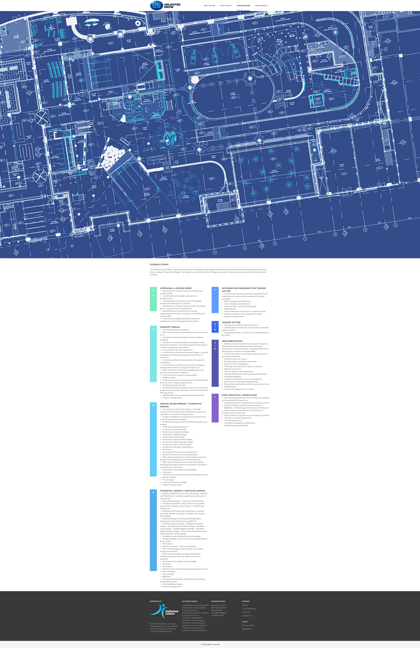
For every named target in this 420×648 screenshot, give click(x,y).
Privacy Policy (248, 625)
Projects (246, 612)
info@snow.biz (217, 615)
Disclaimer (247, 629)
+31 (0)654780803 (218, 613)
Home (245, 605)
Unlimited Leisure (158, 624)
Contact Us (247, 616)
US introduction (249, 609)
